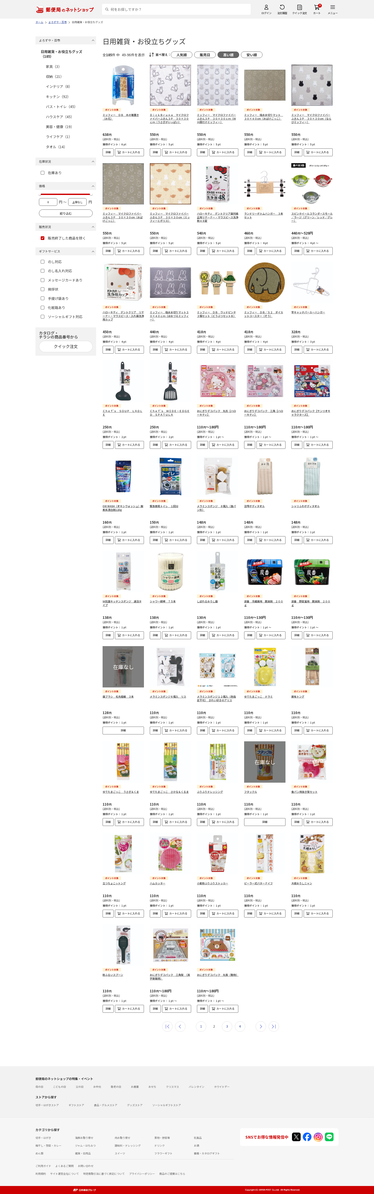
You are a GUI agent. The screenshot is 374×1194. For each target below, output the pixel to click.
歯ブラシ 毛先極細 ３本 (118, 696)
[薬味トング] (312, 666)
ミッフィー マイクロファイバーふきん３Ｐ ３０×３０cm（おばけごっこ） (123, 217)
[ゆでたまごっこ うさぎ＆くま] (123, 762)
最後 (274, 1026)
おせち (152, 1086)
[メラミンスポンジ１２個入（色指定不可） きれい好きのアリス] (217, 666)
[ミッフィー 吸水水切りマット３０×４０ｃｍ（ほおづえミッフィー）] (170, 282)
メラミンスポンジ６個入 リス (168, 696)
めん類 (39, 1153)
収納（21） (55, 76)
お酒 (196, 1145)
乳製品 (198, 1137)
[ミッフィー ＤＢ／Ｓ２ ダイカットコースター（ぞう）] (264, 282)
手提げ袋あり (58, 298)
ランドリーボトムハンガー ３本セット (263, 215)
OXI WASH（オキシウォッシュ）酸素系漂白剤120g (123, 508)
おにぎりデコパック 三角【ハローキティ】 (263, 412)
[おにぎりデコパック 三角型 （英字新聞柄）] (170, 945)
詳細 (108, 152)
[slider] (39, 194)
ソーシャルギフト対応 (65, 316)
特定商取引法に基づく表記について (104, 1173)
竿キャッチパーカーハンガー (308, 312)
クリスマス (172, 1086)
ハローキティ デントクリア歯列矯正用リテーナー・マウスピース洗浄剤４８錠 (217, 217)
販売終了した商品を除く (67, 238)
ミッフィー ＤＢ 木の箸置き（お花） (121, 116)
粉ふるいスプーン (113, 975)
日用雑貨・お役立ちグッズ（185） (61, 54)
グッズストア (135, 1105)
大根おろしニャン (301, 883)
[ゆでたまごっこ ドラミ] (264, 666)
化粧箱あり (56, 307)
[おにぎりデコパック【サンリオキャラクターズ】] (312, 381)
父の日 (80, 1086)
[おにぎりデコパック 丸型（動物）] (217, 945)
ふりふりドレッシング (210, 791)
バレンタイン (196, 1086)
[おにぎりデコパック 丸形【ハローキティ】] (217, 381)
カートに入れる (131, 152)
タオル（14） (56, 146)
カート (317, 13)
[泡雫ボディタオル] (264, 476)
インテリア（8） (59, 86)
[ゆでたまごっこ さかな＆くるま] (170, 762)
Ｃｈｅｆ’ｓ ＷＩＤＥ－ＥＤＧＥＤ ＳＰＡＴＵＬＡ (170, 412)
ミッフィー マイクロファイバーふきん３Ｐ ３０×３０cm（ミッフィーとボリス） (170, 217)
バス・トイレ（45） (61, 106)
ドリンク (159, 1145)
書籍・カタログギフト (207, 1153)
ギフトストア (76, 1105)
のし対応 (55, 261)
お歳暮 (135, 1086)
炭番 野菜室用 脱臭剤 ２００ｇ (310, 603)
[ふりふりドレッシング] (217, 762)
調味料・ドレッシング (128, 1145)
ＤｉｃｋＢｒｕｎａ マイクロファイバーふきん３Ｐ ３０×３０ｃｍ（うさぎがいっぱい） (169, 118)
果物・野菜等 (162, 1137)
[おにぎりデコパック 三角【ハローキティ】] (264, 381)
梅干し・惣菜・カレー (48, 1145)
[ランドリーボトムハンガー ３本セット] (264, 183)
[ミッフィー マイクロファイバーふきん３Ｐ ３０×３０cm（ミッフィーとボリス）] (170, 183)
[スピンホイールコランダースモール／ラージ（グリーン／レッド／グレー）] (312, 183)
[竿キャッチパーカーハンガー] (312, 282)
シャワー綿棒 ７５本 (163, 601)
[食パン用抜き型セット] (312, 762)
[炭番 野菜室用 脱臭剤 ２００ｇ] (312, 571)
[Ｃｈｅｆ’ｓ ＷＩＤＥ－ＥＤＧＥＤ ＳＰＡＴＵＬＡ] (170, 381)
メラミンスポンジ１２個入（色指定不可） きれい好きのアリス (216, 698)
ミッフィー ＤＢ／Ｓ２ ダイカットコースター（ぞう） (263, 314)
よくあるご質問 (64, 1166)
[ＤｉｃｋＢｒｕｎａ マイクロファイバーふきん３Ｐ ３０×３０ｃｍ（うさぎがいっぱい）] (170, 85)
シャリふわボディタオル (305, 506)
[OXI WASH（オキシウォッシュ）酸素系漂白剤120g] (123, 476)
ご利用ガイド (43, 1166)
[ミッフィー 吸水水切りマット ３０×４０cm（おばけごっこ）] (264, 85)
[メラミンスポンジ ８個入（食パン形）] (217, 476)
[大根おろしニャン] (312, 853)
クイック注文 (299, 13)
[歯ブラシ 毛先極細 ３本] (123, 666)
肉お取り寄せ (122, 1137)
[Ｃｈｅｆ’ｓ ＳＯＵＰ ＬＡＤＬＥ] (123, 381)
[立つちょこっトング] (123, 853)
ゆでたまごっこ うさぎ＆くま (121, 791)
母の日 (39, 1086)
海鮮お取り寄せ (84, 1137)
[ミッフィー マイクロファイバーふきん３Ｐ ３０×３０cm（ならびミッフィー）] (312, 85)
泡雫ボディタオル (254, 506)
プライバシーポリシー (142, 1173)
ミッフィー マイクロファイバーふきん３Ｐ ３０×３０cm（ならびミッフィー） (311, 118)
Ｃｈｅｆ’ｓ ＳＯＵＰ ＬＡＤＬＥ (122, 412)
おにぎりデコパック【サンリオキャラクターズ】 (310, 412)
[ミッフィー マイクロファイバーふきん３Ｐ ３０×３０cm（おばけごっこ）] (123, 183)
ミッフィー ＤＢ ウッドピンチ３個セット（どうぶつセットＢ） (216, 314)
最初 (167, 1026)
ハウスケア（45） (60, 116)
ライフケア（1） (59, 136)
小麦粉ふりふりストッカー (212, 883)
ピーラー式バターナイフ (258, 883)
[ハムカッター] (170, 853)
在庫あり (55, 172)
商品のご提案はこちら (172, 1173)
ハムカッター (157, 883)
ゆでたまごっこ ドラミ (258, 696)
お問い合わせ (86, 1166)
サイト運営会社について (64, 1173)
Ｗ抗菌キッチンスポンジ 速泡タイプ (122, 603)
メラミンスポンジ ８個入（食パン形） (216, 508)
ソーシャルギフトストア (166, 1105)
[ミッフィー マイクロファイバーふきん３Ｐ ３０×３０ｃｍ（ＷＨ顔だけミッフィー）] (217, 85)
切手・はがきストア (47, 1105)
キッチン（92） (58, 96)
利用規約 (40, 1173)
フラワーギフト (163, 1153)
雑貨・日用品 (83, 1153)
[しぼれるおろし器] (217, 571)
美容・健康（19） (60, 126)
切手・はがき (43, 1137)
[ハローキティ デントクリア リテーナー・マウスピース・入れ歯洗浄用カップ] (123, 282)
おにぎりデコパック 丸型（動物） (218, 975)
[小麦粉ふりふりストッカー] (217, 853)
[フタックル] (264, 762)
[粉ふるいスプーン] (123, 945)
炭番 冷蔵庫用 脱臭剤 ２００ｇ (263, 603)
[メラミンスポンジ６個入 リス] (170, 666)
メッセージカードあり (65, 280)
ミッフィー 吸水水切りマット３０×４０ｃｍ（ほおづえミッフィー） (169, 315)
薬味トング (297, 696)
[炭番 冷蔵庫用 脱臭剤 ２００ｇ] (264, 571)
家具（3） (54, 66)
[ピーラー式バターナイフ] (264, 853)
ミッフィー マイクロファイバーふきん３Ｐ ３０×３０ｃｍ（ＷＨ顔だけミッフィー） (216, 118)
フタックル (250, 791)
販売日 (205, 54)
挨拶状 (53, 289)
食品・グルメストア (105, 1105)
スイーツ (120, 1153)
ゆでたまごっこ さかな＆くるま (169, 791)
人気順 (181, 54)
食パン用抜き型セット (304, 791)
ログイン (266, 13)
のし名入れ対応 (60, 270)
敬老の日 (116, 1086)
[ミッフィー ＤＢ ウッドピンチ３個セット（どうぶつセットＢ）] (217, 282)
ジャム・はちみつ (85, 1145)
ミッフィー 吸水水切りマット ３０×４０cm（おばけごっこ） (263, 116)
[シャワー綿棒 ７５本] (170, 571)
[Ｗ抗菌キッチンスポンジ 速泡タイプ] (123, 571)
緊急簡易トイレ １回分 (164, 506)
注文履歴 (282, 13)
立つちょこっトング (114, 883)
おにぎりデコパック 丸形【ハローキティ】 (216, 412)
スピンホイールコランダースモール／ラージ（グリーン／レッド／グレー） (312, 217)
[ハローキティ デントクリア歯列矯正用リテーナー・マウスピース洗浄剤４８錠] (217, 183)
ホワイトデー (222, 1086)
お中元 (97, 1086)
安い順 (252, 54)
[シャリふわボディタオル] (312, 476)
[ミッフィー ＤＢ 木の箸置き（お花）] (123, 85)
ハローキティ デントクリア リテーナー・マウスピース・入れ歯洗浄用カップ (123, 315)
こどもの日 (59, 1086)
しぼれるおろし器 (207, 601)
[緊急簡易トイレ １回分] (170, 476)
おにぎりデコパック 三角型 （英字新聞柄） (170, 976)
